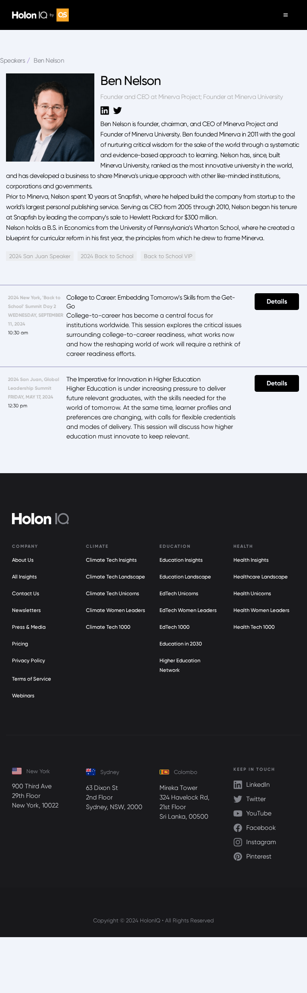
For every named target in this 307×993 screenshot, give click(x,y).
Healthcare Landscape (260, 577)
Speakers (12, 60)
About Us (23, 560)
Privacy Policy (28, 660)
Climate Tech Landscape (115, 577)
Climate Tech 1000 (108, 627)
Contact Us (25, 593)
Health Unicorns (252, 593)
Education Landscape (185, 577)
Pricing (20, 644)
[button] (285, 15)
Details (277, 301)
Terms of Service (31, 679)
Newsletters (26, 610)
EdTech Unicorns (178, 593)
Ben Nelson (49, 60)
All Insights (24, 577)
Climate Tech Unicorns (112, 593)
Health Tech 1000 (254, 627)
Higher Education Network (179, 665)
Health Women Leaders (261, 610)
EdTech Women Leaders (188, 610)
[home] (40, 15)
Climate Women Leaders (115, 610)
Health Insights (251, 560)
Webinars (23, 696)
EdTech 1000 (174, 627)
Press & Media (29, 627)
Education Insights (181, 560)
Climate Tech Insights (111, 560)
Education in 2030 (180, 644)
